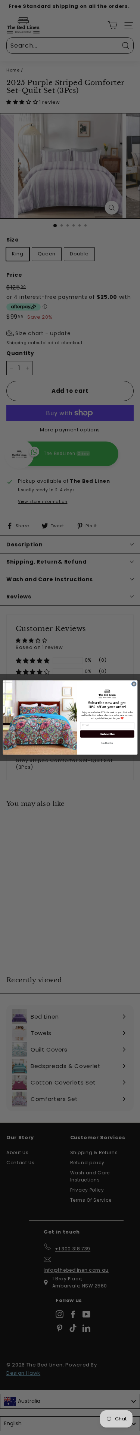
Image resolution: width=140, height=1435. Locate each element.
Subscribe (107, 734)
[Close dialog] (133, 684)
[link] (107, 693)
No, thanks (107, 742)
